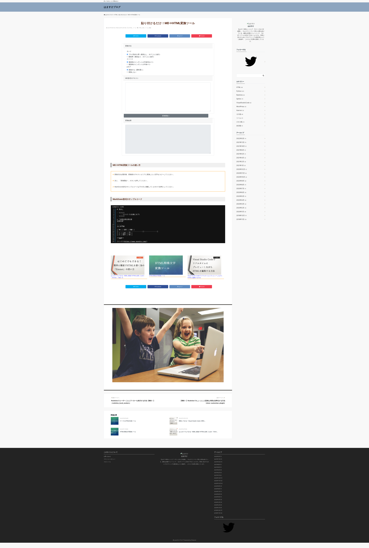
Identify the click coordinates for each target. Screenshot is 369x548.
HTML (130, 27)
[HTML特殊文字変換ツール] (167, 265)
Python (240, 91)
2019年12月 (241, 215)
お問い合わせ (107, 456)
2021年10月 (241, 146)
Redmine (240, 95)
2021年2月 (241, 161)
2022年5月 (241, 138)
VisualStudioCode (243, 103)
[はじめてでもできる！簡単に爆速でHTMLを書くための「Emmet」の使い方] (129, 265)
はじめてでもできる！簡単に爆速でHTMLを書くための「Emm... (198, 431)
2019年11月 (241, 219)
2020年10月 (241, 177)
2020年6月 (241, 192)
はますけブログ (112, 7)
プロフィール (107, 462)
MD (143, 27)
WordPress (241, 106)
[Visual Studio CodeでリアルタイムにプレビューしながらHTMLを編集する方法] (206, 265)
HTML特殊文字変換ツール (157, 275)
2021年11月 (241, 142)
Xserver (240, 110)
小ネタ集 (240, 122)
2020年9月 (241, 181)
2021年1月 (241, 165)
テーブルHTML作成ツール (128, 421)
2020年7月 (241, 188)
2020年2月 (241, 208)
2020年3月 (241, 204)
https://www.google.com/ (135, 241)
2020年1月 (241, 212)
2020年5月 (241, 196)
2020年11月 (241, 173)
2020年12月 (241, 169)
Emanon (193, 540)
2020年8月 (241, 185)
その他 (239, 114)
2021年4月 (241, 158)
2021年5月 (241, 154)
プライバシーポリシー (109, 459)
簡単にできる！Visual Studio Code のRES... (192, 421)
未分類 (239, 126)
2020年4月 (241, 200)
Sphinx (239, 99)
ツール (134, 27)
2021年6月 (241, 150)
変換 (150, 27)
